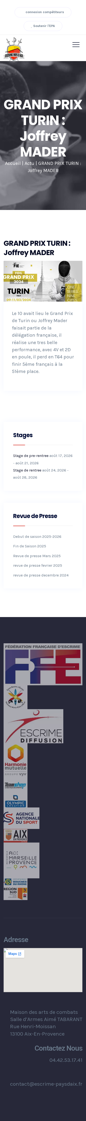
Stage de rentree (27, 470)
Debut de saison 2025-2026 (37, 536)
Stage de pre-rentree (30, 455)
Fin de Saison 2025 (29, 546)
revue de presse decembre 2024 (41, 575)
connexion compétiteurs (44, 12)
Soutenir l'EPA (43, 26)
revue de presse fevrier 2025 (37, 565)
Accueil (13, 163)
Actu (29, 163)
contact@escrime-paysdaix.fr (46, 1084)
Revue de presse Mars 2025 (37, 556)
